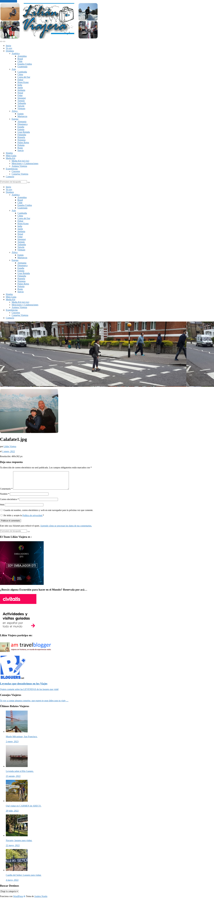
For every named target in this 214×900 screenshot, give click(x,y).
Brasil (20, 58)
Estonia (20, 129)
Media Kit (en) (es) (20, 161)
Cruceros (16, 171)
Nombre (4, 494)
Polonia (20, 145)
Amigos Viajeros (19, 166)
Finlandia (21, 134)
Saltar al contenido (8, 1)
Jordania (21, 90)
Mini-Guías (11, 155)
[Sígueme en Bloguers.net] (13, 678)
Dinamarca (22, 124)
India (19, 85)
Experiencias (12, 168)
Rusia (20, 148)
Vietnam (21, 108)
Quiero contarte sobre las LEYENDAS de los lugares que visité (29, 689)
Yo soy (9, 48)
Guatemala (22, 66)
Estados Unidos (24, 64)
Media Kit (10, 158)
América (16, 53)
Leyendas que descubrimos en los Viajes (23, 683)
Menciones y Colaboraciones (25, 163)
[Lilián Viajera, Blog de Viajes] (49, 38)
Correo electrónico (9, 499)
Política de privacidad (32, 515)
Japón (20, 87)
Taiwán (20, 106)
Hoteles (9, 153)
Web (2, 504)
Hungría (21, 137)
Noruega (21, 140)
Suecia (20, 150)
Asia (14, 69)
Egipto (20, 113)
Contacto (10, 176)
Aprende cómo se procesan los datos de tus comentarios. (66, 525)
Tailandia (21, 103)
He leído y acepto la (23, 515)
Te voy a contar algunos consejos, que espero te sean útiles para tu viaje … (34, 700)
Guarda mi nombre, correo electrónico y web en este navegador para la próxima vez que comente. (48, 510)
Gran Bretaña (23, 132)
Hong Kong (23, 82)
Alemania (21, 121)
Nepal (20, 93)
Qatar (20, 95)
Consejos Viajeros (20, 174)
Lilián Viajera (10, 446)
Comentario (6, 489)
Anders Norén (40, 896)
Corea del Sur (23, 77)
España (20, 127)
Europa (15, 119)
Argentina (22, 56)
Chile (19, 61)
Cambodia (22, 72)
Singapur (21, 98)
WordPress (18, 896)
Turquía (21, 100)
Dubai (20, 79)
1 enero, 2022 (8, 451)
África (14, 111)
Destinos (10, 51)
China (20, 74)
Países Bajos (23, 142)
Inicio (8, 45)
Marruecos (22, 116)
